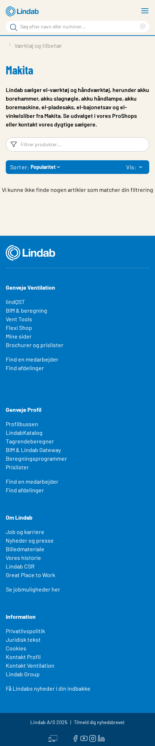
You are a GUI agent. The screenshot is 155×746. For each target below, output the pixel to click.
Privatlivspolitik (25, 630)
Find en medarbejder (32, 359)
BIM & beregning (26, 310)
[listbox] (140, 167)
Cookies (16, 648)
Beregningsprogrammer (36, 458)
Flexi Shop (19, 327)
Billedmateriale (25, 548)
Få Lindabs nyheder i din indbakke (48, 688)
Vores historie (23, 557)
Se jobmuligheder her (33, 589)
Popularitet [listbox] (43, 167)
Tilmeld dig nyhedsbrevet (99, 722)
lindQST (15, 301)
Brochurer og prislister (34, 344)
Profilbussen (22, 423)
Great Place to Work (30, 574)
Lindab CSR (20, 566)
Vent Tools (19, 319)
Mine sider (19, 336)
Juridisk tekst (23, 639)
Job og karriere (25, 531)
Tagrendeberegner (30, 441)
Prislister (17, 467)
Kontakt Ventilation (30, 665)
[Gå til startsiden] (23, 11)
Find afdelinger (25, 367)
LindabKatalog (24, 432)
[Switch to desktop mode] (53, 737)
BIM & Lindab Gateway (33, 449)
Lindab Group (23, 674)
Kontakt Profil (23, 656)
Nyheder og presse (30, 540)
